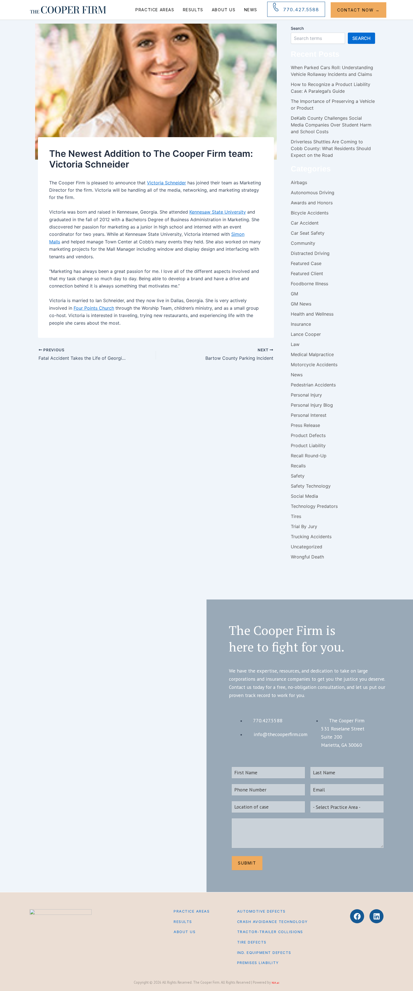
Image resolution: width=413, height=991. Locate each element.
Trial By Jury (304, 526)
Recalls (298, 466)
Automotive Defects (261, 911)
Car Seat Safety (307, 233)
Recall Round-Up (308, 455)
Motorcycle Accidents (314, 364)
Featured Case (306, 263)
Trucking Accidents (311, 536)
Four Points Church (94, 308)
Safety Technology (311, 486)
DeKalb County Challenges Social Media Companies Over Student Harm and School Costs (331, 124)
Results (193, 9)
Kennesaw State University (217, 212)
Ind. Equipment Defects (264, 953)
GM (294, 294)
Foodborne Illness (309, 283)
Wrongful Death (307, 557)
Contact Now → (358, 10)
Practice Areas (154, 9)
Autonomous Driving (312, 192)
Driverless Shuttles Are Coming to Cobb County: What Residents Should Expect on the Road (331, 148)
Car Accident (305, 223)
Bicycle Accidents (309, 213)
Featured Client (307, 273)
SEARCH (361, 38)
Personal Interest (308, 415)
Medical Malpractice (312, 354)
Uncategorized (306, 546)
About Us (224, 9)
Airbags (299, 182)
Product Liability (308, 445)
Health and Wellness (312, 314)
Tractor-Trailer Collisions (270, 932)
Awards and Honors (312, 202)
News (250, 9)
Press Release (305, 425)
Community (303, 243)
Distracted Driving (310, 253)
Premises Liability (258, 963)
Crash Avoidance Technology (272, 922)
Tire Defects (252, 942)
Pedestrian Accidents (313, 385)
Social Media (304, 496)
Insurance (301, 324)
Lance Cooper (306, 334)
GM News (301, 304)
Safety (298, 476)
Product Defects (308, 435)
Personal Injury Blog (312, 405)
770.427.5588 (301, 9)
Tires (296, 516)
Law (295, 344)
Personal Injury (306, 395)
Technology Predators (314, 506)
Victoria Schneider (166, 182)
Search (297, 28)
